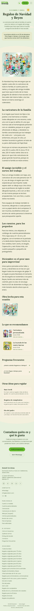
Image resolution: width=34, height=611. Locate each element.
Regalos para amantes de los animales (14, 568)
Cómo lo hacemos (8, 531)
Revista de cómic (7, 518)
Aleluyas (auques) (7, 513)
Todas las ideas (6, 549)
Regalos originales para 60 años (11, 564)
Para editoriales (6, 523)
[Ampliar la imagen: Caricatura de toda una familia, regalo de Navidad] (10, 309)
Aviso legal (22, 604)
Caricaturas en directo (9, 511)
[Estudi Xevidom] (4, 3)
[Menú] (31, 3)
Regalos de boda (7, 596)
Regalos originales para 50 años (11, 566)
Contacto (5, 538)
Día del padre (6, 583)
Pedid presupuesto (17, 449)
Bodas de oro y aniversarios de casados (14, 591)
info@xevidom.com (8, 493)
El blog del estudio (7, 536)
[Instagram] (3, 483)
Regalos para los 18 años (9, 593)
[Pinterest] (20, 483)
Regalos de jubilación (8, 598)
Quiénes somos (7, 534)
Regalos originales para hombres (12, 559)
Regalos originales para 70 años (11, 551)
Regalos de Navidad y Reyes (10, 571)
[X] (12, 483)
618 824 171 (5, 479)
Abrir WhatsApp (17, 455)
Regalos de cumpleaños (9, 588)
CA (3, 496)
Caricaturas (5, 508)
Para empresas (6, 521)
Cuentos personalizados (9, 506)
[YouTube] (16, 483)
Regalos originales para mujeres (11, 561)
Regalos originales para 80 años (11, 556)
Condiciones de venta (23, 606)
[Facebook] (7, 483)
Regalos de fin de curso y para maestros (14, 578)
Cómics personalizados (9, 516)
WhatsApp (5, 490)
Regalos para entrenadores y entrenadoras (15, 576)
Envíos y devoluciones (17, 607)
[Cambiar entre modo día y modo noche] (19, 3)
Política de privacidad (9, 606)
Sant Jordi (5, 586)
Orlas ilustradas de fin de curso (11, 573)
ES (5, 496)
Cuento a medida (7, 504)
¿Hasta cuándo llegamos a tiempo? (15, 365)
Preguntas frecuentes (8, 541)
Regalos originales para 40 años (11, 554)
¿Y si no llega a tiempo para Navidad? (13, 372)
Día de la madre (7, 581)
